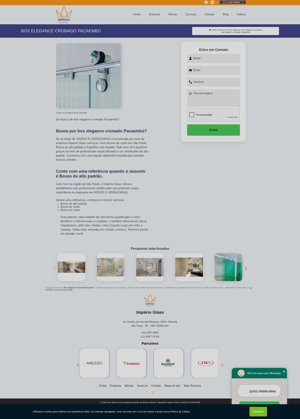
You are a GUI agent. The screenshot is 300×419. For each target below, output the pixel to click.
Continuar (258, 411)
